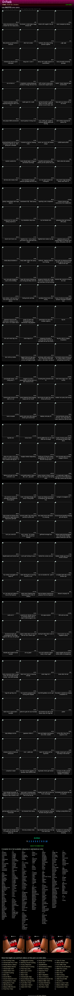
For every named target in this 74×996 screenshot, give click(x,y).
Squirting (54, 891)
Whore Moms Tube (62, 962)
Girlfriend (24, 896)
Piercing (44, 895)
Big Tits (4, 890)
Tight (63, 859)
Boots (3, 902)
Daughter (14, 904)
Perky (43, 892)
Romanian (44, 920)
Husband (24, 929)
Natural (44, 855)
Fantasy (24, 867)
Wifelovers (44, 995)
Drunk (13, 916)
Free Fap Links (25, 968)
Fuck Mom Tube (26, 983)
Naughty (44, 856)
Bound (3, 906)
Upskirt (64, 873)
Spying (54, 889)
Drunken (16, 4)
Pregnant (44, 906)
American (4, 855)
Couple (14, 881)
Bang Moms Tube (8, 983)
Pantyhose (45, 887)
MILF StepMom (43, 975)
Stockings (54, 893)
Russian (44, 923)
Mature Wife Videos (62, 985)
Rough (44, 922)
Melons (34, 898)
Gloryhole (24, 898)
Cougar (14, 880)
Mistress (34, 905)
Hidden (24, 918)
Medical (34, 896)
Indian (33, 852)
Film (23, 875)
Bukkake (4, 915)
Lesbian (34, 879)
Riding (43, 918)
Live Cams (69, 4)
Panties (44, 885)
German (24, 895)
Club (13, 871)
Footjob (24, 883)
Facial (23, 864)
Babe (3, 873)
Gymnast (24, 910)
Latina (33, 876)
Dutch (13, 917)
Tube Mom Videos (26, 985)
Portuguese (45, 903)
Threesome (65, 858)
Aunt (3, 867)
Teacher (64, 854)
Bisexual (4, 894)
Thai (63, 856)
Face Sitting (25, 863)
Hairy (23, 913)
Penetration (45, 889)
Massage (34, 891)
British (3, 912)
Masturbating (35, 894)
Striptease (54, 897)
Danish (14, 902)
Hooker (24, 920)
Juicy (33, 863)
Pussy (43, 911)
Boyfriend (4, 908)
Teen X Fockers (44, 977)
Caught (14, 856)
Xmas (63, 896)
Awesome (4, 870)
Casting (14, 854)
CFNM (13, 858)
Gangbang (24, 892)
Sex (53, 863)
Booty (3, 904)
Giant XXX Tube (26, 987)
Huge (23, 926)
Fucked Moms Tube (9, 981)
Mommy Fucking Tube (28, 981)
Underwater (65, 871)
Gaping (24, 893)
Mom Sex (6, 975)
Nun (43, 866)
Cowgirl (14, 882)
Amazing (4, 854)
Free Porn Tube (8, 989)
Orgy (43, 880)
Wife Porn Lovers (61, 968)
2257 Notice (39, 995)
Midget (33, 901)
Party (43, 888)
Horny (23, 922)
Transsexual (65, 863)
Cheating (14, 859)
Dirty (13, 909)
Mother (34, 909)
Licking (34, 881)
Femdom (24, 871)
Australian (4, 869)
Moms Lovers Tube (62, 983)
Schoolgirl (54, 855)
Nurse (43, 867)
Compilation (15, 878)
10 (46, 841)
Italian (33, 855)
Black (3, 897)
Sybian (54, 907)
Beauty (3, 886)
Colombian (15, 877)
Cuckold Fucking (8, 972)
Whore (64, 887)
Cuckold (14, 888)
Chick (13, 862)
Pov (43, 904)
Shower (54, 871)
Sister (53, 873)
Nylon (43, 869)
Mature (34, 895)
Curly (13, 893)
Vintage (64, 877)
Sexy (53, 866)
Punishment (45, 910)
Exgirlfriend (25, 856)
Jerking (34, 860)
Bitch (3, 895)
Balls (3, 876)
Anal (3, 856)
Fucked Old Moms (44, 983)
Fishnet (24, 878)
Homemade (25, 919)
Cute (13, 895)
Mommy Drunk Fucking (28, 962)
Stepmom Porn (43, 970)
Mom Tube (24, 975)
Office (43, 872)
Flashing (24, 880)
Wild (63, 890)
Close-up (14, 870)
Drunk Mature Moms (27, 979)
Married (34, 890)
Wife (63, 889)
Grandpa (24, 903)
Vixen (63, 878)
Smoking (54, 881)
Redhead (44, 915)
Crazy (13, 884)
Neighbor (44, 858)
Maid (33, 888)
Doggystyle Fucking (27, 960)
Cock (13, 873)
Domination (15, 913)
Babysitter (4, 875)
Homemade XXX (8, 968)
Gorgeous (24, 899)
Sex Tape (54, 864)
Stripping (54, 896)
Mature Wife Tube (44, 981)
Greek (23, 906)
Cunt (13, 892)
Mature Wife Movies (9, 987)
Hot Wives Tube (44, 987)
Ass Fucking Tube (9, 960)
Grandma (24, 902)
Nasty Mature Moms (9, 966)
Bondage (4, 901)
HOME (4, 4)
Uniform (64, 872)
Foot (23, 882)
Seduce (54, 860)
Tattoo (63, 852)
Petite (43, 893)
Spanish (54, 882)
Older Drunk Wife (61, 979)
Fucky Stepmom (26, 964)
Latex (33, 875)
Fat (23, 868)
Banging (4, 878)
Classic (14, 866)
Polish (43, 899)
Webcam (64, 883)
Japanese (34, 858)
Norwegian (45, 862)
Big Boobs (4, 889)
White (63, 886)
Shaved (54, 869)
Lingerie (34, 882)
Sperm (54, 885)
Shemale (54, 870)
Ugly (63, 868)
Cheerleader (15, 860)
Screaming (55, 856)
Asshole (4, 864)
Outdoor (44, 882)
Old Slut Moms (7, 985)
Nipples (44, 860)
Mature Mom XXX (8, 970)
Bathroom (4, 879)
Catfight (14, 855)
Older (43, 875)
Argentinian (5, 859)
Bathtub (4, 880)
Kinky (33, 866)
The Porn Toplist (44, 985)
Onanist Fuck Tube (62, 977)
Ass (3, 862)
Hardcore (24, 916)
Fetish (23, 872)
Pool (43, 900)
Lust (33, 883)
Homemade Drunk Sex (46, 979)
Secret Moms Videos (45, 966)
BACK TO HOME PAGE (37, 846)
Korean (34, 869)
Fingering (24, 876)
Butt (3, 919)
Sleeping (54, 877)
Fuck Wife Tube (61, 964)
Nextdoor (44, 859)
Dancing (14, 901)
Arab (3, 858)
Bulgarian (4, 916)
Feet (23, 869)
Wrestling (64, 893)
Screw (53, 858)
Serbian (54, 862)
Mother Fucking (43, 968)
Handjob (24, 915)
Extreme (24, 859)
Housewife (24, 924)
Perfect (44, 891)
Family (23, 865)
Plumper (44, 898)
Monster (34, 907)
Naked (43, 852)
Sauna (54, 854)
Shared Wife (55, 867)
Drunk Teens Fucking (27, 966)
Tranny (64, 862)
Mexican (34, 899)
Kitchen (34, 867)
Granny (24, 904)
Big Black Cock (6, 887)
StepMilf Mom (43, 964)
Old (43, 873)
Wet (63, 885)
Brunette (4, 913)
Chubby (14, 864)
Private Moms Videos (10, 964)
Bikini (3, 893)
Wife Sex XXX (60, 970)
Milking (34, 903)
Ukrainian (64, 869)
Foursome (24, 884)
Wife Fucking (60, 975)
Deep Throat (15, 905)
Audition (4, 866)
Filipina (24, 873)
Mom (33, 906)
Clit (13, 869)
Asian (3, 860)
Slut (53, 878)
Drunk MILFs (7, 977)
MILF (33, 902)
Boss (3, 905)
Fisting (23, 879)
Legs (33, 878)
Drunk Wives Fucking (45, 960)
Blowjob (4, 900)
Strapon (54, 895)
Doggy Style (15, 912)
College (14, 875)
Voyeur (64, 880)
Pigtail (43, 896)
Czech (13, 896)
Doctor (13, 911)
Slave (53, 875)
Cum (13, 889)
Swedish (54, 903)
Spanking (54, 884)
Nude (43, 863)
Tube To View (60, 960)
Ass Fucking (5, 863)
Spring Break (55, 888)
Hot (23, 923)
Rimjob (44, 919)
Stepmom (54, 892)
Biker (3, 891)
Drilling (14, 915)
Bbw (3, 882)
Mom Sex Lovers (26, 970)
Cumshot (14, 891)
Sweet (53, 904)
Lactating (34, 872)
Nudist (43, 864)
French (24, 886)
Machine (34, 887)
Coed (13, 874)
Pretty (43, 907)
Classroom (14, 867)
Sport (53, 886)
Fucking (24, 887)
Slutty (53, 880)
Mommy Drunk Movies (63, 966)
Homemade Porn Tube (10, 962)
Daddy (13, 900)
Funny (23, 889)
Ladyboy (34, 874)
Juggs (33, 861)
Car (13, 852)
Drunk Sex (10, 4)
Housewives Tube (62, 987)
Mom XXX (42, 972)
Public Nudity (45, 909)
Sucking (54, 900)
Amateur (4, 852)
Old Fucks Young (46, 876)
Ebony (23, 852)
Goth (23, 900)
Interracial (34, 854)
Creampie (14, 885)
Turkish (64, 864)
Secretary (54, 859)
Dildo (13, 908)
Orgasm (44, 879)
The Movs (59, 981)
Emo (23, 854)
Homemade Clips (26, 977)
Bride (3, 911)
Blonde (4, 898)
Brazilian (4, 909)
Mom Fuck (24, 972)
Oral (43, 878)
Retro (43, 916)
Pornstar (44, 902)
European (24, 855)
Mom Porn (59, 972)
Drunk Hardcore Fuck (10, 979)
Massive (34, 892)
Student (54, 899)
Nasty (43, 854)
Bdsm (3, 883)
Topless (64, 860)
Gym (23, 909)
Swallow (54, 901)
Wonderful (64, 892)
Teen (63, 855)
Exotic (23, 858)
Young (63, 900)
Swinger (54, 906)
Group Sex (24, 907)
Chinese (14, 863)
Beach (3, 884)
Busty (3, 917)
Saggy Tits (55, 852)
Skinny (54, 874)
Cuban (13, 886)
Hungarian (24, 927)
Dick (13, 906)
